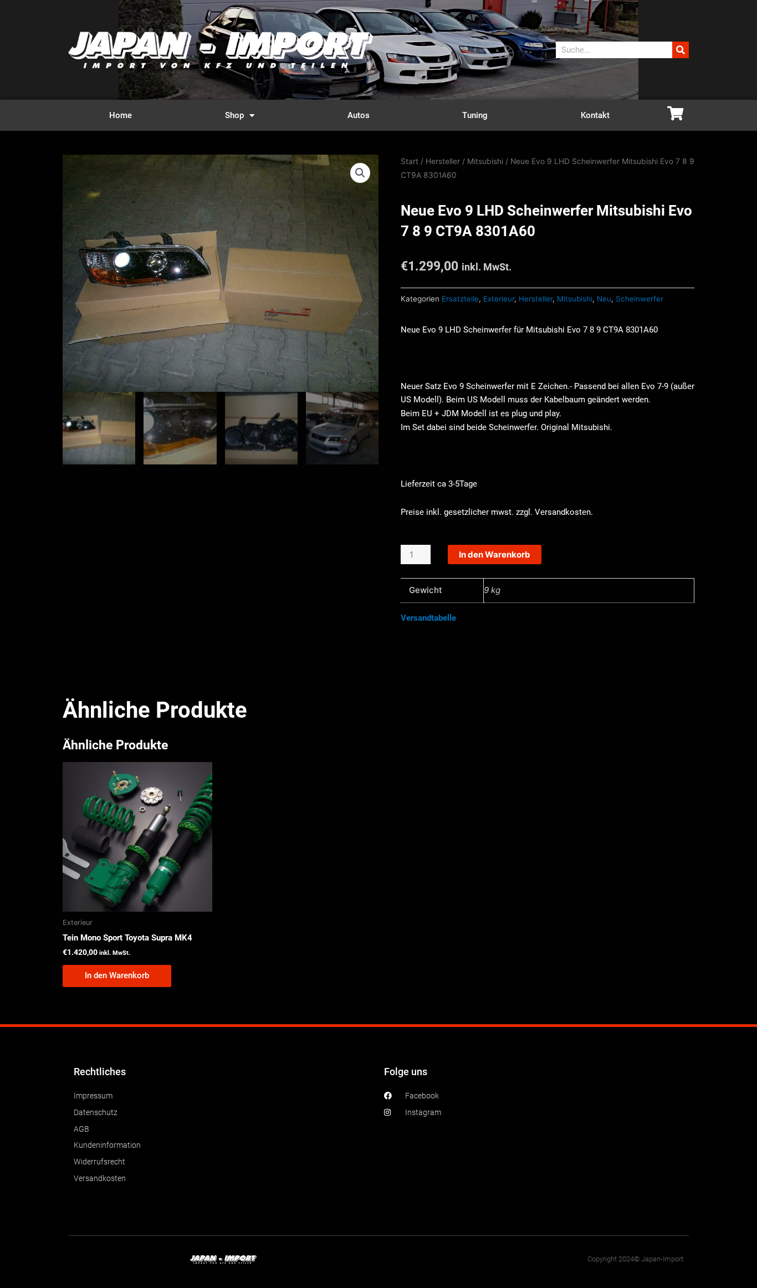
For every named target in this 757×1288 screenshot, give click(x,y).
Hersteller (443, 161)
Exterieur (498, 298)
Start (409, 161)
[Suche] (680, 50)
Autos (358, 115)
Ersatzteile (460, 298)
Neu (604, 298)
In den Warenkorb (494, 554)
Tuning (475, 115)
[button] (360, 173)
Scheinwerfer (639, 298)
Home (120, 115)
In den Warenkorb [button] (117, 975)
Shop (234, 115)
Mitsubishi (485, 161)
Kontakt (595, 115)
